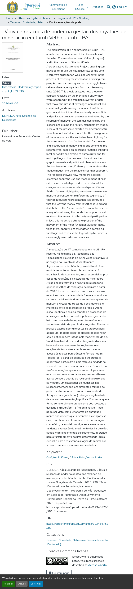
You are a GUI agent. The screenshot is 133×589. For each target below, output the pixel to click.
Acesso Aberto (97, 565)
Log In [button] (121, 7)
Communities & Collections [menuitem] (59, 7)
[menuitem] (81, 7)
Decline (22, 583)
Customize (36, 583)
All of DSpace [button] (80, 7)
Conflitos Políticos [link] (57, 457)
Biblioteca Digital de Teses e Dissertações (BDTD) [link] (35, 18)
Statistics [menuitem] (97, 7)
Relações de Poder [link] (90, 457)
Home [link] (10, 18)
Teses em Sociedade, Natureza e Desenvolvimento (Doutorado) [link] (27, 22)
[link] (22, 87)
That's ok (8, 583)
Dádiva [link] (73, 457)
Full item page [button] (60, 573)
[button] (25, 7)
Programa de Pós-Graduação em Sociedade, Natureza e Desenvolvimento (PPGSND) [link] (74, 18)
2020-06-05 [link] (10, 103)
